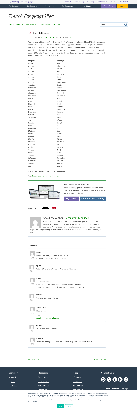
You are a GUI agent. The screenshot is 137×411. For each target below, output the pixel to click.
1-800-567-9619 (123, 2)
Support (77, 377)
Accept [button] (60, 406)
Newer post (98, 359)
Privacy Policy (90, 397)
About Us (13, 377)
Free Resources (43, 390)
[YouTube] (126, 379)
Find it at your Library (92, 199)
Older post (35, 359)
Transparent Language (48, 37)
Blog (13, 381)
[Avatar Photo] (32, 253)
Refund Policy (77, 385)
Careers (13, 385)
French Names (41, 33)
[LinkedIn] (120, 379)
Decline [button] (69, 406)
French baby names (39, 176)
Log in (122, 6)
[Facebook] (114, 379)
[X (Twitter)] (109, 379)
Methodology (43, 385)
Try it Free (108, 6)
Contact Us (77, 381)
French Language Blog (31, 16)
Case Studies (43, 377)
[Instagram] (103, 379)
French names (53, 176)
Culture (71, 37)
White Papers (43, 381)
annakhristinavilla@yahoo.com (48, 318)
